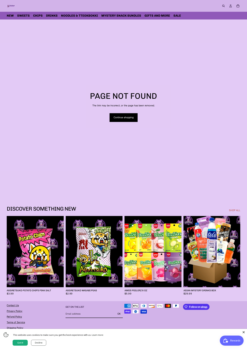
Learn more (97, 334)
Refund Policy (14, 316)
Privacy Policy (14, 310)
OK (119, 313)
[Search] (223, 6)
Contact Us (13, 305)
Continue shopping (124, 117)
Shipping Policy (15, 327)
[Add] (58, 282)
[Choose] (176, 282)
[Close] (243, 332)
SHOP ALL (234, 210)
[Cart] (238, 6)
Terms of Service (16, 322)
